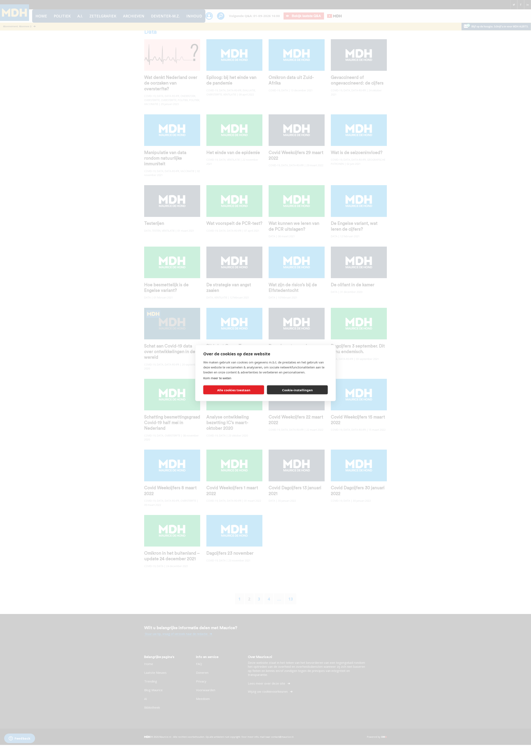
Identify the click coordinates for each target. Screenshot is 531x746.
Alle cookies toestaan (233, 390)
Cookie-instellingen (297, 390)
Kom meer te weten (217, 378)
